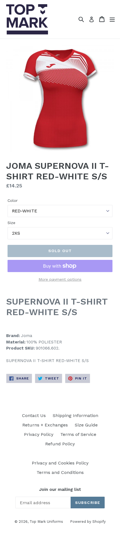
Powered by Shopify (88, 521)
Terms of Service (78, 434)
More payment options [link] (60, 279)
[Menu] (112, 19)
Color (13, 200)
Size (11, 222)
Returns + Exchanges (45, 425)
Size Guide (86, 425)
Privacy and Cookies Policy (60, 463)
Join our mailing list (60, 489)
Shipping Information (75, 415)
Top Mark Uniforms (46, 521)
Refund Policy (60, 443)
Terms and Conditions (60, 472)
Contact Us (34, 415)
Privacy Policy (38, 434)
